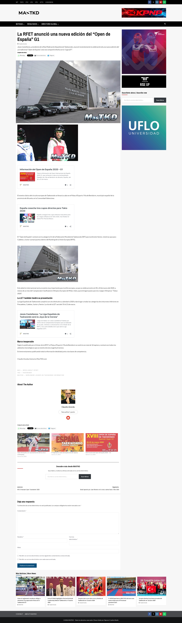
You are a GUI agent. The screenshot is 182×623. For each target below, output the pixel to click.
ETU (27, 2)
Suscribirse (85, 476)
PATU (22, 2)
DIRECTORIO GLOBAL (49, 24)
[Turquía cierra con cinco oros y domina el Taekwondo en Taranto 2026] (91, 586)
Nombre (20, 537)
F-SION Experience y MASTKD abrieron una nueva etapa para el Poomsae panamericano (121, 600)
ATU (31, 2)
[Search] (165, 23)
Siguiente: (99, 488)
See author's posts (68, 412)
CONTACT (19, 614)
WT (17, 2)
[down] (24, 24)
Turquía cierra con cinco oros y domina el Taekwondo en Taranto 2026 (90, 599)
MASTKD (21, 604)
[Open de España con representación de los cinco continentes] (33, 442)
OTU (36, 2)
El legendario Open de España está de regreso (64, 452)
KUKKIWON (49, 2)
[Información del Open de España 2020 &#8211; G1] (102, 442)
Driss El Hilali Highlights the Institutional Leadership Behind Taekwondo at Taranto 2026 (60, 600)
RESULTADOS (32, 24)
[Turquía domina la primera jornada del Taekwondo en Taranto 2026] (151, 586)
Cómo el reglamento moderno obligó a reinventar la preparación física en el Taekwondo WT (28, 600)
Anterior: (28, 488)
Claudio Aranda (23, 44)
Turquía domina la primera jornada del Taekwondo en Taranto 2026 (150, 599)
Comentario (21, 511)
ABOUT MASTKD (31, 614)
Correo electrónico (73, 538)
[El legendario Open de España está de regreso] (67, 442)
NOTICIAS (19, 24)
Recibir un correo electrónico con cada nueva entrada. (37, 559)
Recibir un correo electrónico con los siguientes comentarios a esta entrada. (44, 556)
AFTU (41, 2)
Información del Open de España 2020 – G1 (98, 452)
